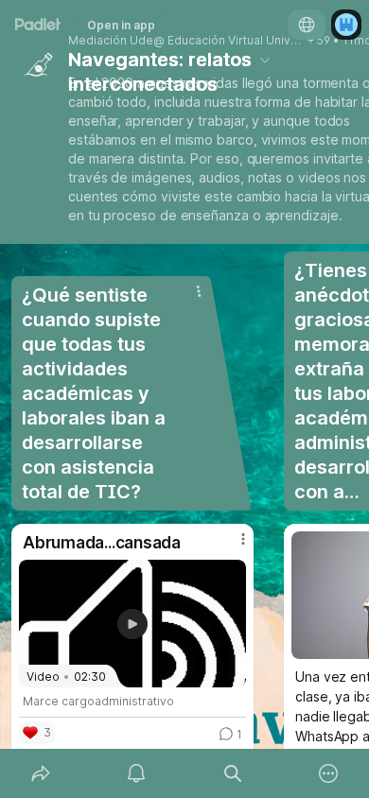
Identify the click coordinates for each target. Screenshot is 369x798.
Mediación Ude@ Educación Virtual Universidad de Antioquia (186, 40)
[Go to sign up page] (346, 24)
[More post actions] (231, 546)
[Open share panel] (41, 773)
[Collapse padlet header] (265, 59)
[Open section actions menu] (198, 291)
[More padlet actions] (329, 773)
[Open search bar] (233, 773)
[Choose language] (306, 24)
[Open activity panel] (137, 773)
